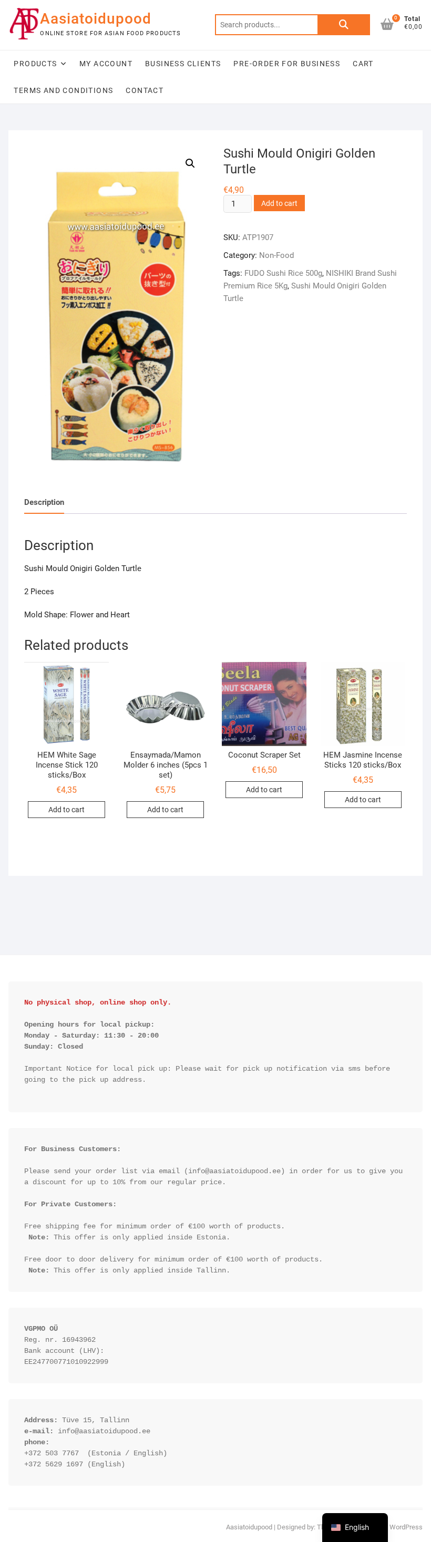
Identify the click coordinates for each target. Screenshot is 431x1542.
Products (35, 63)
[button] (190, 163)
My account (105, 63)
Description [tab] (44, 502)
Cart (363, 63)
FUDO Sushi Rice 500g (283, 273)
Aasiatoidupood (95, 18)
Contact (144, 90)
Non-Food (276, 255)
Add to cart (279, 203)
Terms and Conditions (63, 90)
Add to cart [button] (66, 809)
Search (343, 24)
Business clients (183, 63)
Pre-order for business (286, 63)
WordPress (406, 1527)
